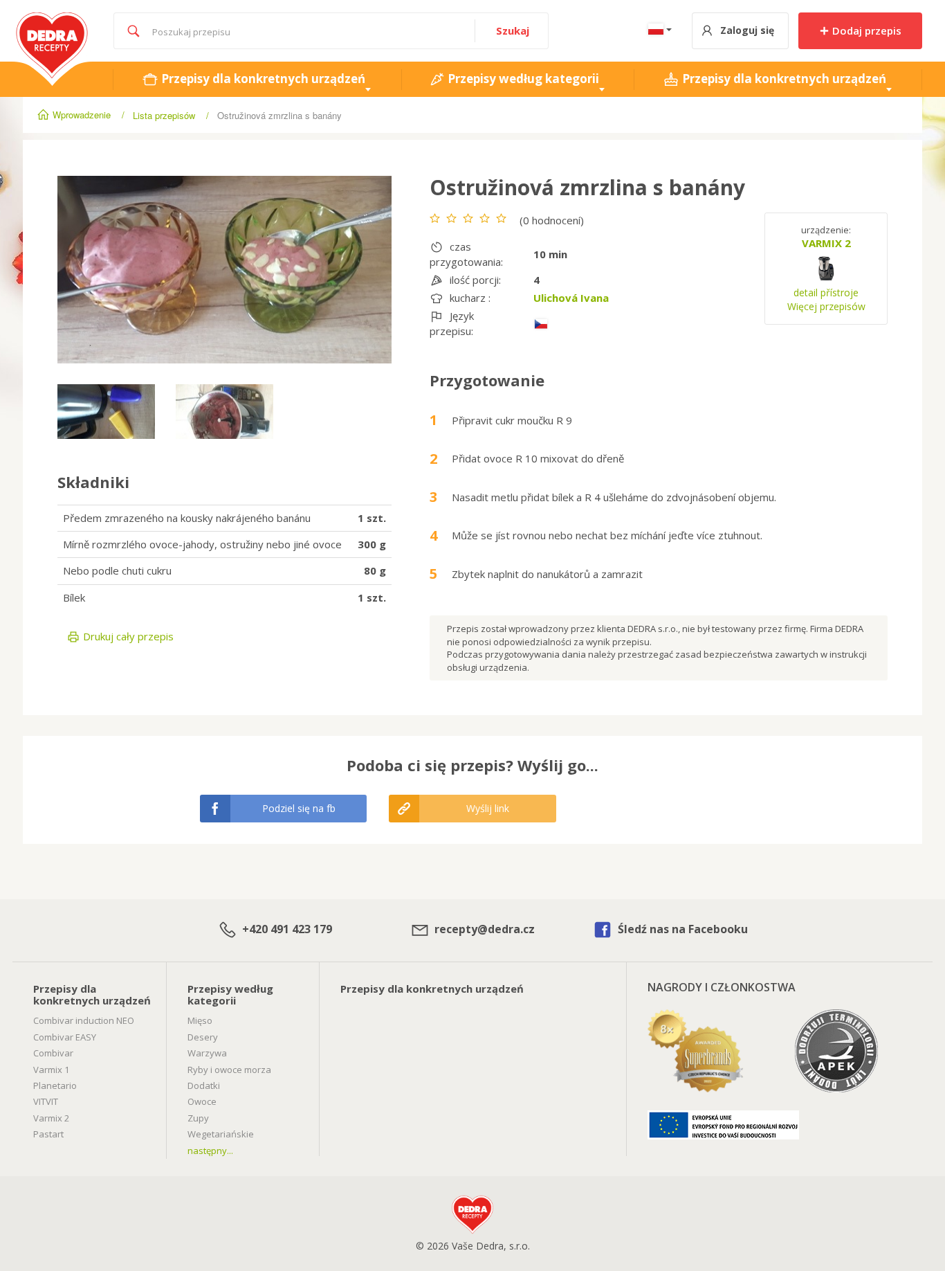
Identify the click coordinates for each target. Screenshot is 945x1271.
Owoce (202, 1101)
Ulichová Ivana (571, 298)
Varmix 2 (51, 1118)
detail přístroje (826, 292)
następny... (210, 1150)
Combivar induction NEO (83, 1020)
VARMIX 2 (826, 243)
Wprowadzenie (81, 114)
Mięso (199, 1020)
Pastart (48, 1134)
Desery (202, 1037)
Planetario (55, 1085)
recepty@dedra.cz (483, 929)
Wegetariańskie (220, 1134)
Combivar (53, 1053)
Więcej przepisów (826, 306)
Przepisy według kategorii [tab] (522, 79)
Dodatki (203, 1085)
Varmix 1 (51, 1069)
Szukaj (512, 30)
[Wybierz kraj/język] (657, 30)
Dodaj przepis (865, 30)
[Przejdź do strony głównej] (52, 19)
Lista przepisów (164, 115)
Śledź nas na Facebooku (681, 929)
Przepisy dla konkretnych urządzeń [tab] (261, 79)
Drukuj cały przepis (127, 636)
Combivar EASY (64, 1037)
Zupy (198, 1118)
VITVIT (45, 1101)
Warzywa (207, 1053)
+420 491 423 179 (285, 929)
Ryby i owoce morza (229, 1069)
